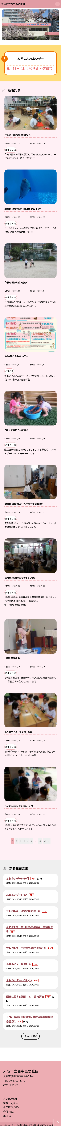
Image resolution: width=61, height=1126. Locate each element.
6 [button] (31, 840)
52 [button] (40, 840)
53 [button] (45, 840)
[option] (31, 24)
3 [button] (20, 840)
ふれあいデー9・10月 (18, 878)
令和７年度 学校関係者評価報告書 (26, 948)
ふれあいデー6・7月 (17, 894)
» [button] (48, 840)
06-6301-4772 (17, 1080)
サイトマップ (11, 1085)
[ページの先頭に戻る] (57, 1122)
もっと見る (32, 1036)
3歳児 (11, 604)
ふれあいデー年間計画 (19, 964)
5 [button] (27, 840)
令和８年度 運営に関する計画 (23, 911)
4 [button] (24, 840)
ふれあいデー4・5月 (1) (19, 980)
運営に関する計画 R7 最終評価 (25, 996)
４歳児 (17, 604)
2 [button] (16, 840)
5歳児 (23, 604)
